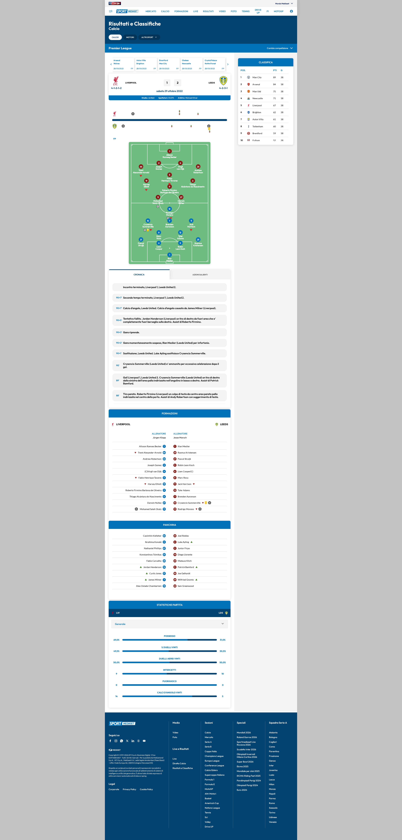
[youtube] (144, 740)
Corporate (114, 789)
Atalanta (273, 732)
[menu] (110, 11)
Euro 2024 (242, 790)
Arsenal (256, 84)
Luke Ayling (183, 542)
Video (175, 732)
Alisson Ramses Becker (150, 446)
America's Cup (212, 803)
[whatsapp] (121, 740)
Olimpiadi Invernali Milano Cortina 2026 (247, 755)
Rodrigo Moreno (186, 509)
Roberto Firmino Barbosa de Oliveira (143, 490)
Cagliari (273, 742)
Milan (271, 784)
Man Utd (257, 91)
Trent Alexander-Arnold (149, 452)
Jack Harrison (184, 484)
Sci (206, 817)
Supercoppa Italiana (214, 774)
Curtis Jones (155, 573)
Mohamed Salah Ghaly (150, 509)
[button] (115, 37)
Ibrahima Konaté (153, 542)
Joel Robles (183, 535)
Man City (257, 77)
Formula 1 (209, 779)
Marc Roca (183, 477)
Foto (175, 737)
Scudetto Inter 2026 (246, 749)
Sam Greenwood (186, 586)
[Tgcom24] (115, 3)
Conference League (214, 765)
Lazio (271, 774)
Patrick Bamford (186, 567)
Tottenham (258, 126)
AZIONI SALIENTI (200, 274)
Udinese (273, 817)
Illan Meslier (184, 446)
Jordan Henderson (152, 567)
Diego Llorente (185, 554)
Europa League (212, 760)
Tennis (208, 812)
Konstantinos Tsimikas (150, 554)
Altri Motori (210, 793)
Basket (208, 798)
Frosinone (274, 756)
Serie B (208, 746)
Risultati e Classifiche (183, 768)
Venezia (273, 822)
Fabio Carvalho (154, 560)
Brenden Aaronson (187, 496)
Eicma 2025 (242, 766)
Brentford (257, 133)
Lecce (272, 779)
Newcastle (258, 98)
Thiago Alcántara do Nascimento (145, 496)
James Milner (154, 579)
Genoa (272, 760)
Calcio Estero (211, 770)
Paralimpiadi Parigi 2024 (249, 780)
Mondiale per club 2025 (248, 771)
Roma (272, 803)
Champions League (214, 756)
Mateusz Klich (185, 560)
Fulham (256, 140)
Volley (208, 822)
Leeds (212, 82)
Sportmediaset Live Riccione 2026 (246, 743)
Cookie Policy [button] (146, 789)
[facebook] (110, 740)
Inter (271, 765)
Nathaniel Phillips (152, 548)
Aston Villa (258, 119)
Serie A (208, 742)
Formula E (210, 784)
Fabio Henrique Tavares (150, 477)
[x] (127, 740)
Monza (272, 789)
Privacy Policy (129, 789)
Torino (272, 812)
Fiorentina (274, 751)
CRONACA (139, 274)
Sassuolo (273, 807)
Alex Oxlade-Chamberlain (148, 586)
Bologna (273, 737)
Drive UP (209, 826)
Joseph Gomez (154, 465)
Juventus (273, 770)
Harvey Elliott (154, 484)
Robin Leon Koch (186, 465)
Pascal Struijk (184, 458)
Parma (272, 798)
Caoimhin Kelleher (152, 535)
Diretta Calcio (179, 763)
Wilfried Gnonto (186, 579)
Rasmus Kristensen (187, 452)
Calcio (208, 732)
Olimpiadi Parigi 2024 (247, 785)
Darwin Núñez (154, 502)
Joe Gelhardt (184, 573)
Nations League (212, 807)
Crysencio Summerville (189, 502)
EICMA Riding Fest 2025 (249, 775)
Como (272, 746)
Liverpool (130, 82)
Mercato (209, 737)
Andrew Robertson (152, 458)
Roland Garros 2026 (247, 737)
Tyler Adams (184, 490)
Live (175, 758)
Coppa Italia (211, 751)
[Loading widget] (169, 65)
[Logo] (127, 11)
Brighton (257, 112)
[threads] (138, 740)
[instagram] (115, 740)
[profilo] (291, 11)
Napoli (272, 793)
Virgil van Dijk (154, 471)
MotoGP (209, 789)
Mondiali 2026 (244, 732)
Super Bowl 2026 (245, 761)
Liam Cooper (184, 471)
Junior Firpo (184, 548)
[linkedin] (132, 740)
